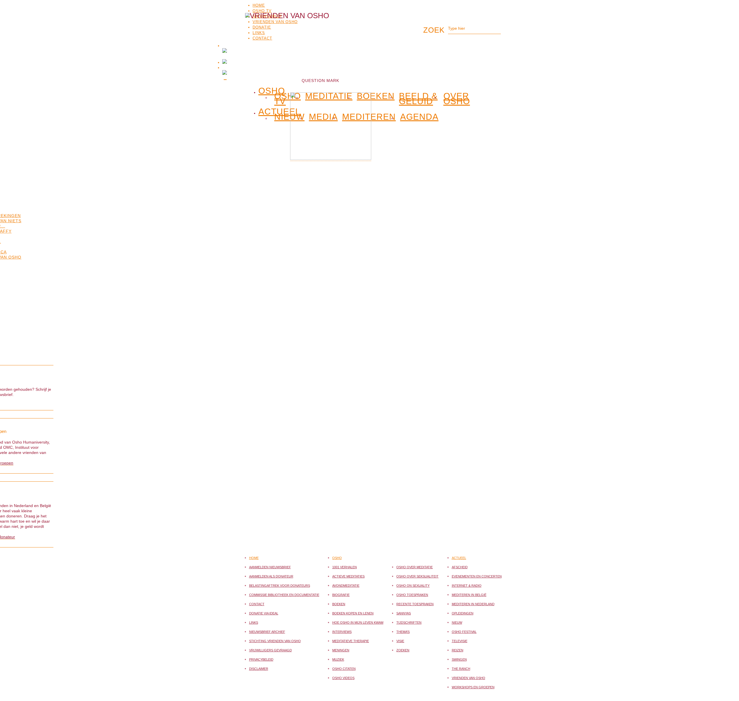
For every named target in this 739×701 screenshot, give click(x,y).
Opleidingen (462, 613)
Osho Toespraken (412, 595)
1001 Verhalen (344, 567)
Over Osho (456, 99)
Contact (256, 604)
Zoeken (402, 650)
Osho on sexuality (413, 585)
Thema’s (403, 631)
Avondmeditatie (345, 585)
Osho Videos (343, 678)
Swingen (459, 659)
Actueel (459, 558)
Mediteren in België (469, 595)
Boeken (338, 604)
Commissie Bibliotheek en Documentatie (284, 595)
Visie (400, 641)
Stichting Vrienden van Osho (275, 641)
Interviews (342, 631)
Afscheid (460, 567)
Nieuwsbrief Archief (267, 631)
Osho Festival (464, 631)
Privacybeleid (261, 659)
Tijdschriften (408, 622)
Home (259, 5)
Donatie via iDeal (263, 613)
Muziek (338, 659)
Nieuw (289, 116)
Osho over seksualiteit (417, 576)
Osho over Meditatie (414, 567)
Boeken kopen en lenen (353, 613)
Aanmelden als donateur (271, 576)
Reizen (457, 650)
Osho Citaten (344, 668)
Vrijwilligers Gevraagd (270, 650)
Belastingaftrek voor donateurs (279, 585)
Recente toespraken (415, 604)
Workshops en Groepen (473, 687)
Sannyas (403, 613)
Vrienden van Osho (468, 678)
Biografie (341, 595)
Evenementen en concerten (477, 576)
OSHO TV (262, 11)
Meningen (340, 650)
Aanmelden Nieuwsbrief (270, 567)
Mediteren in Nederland (473, 604)
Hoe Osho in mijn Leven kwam (357, 622)
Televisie (459, 641)
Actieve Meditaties (348, 576)
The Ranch (461, 668)
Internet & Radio (467, 585)
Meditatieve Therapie (350, 641)
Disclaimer (258, 668)
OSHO (271, 90)
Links (253, 622)
